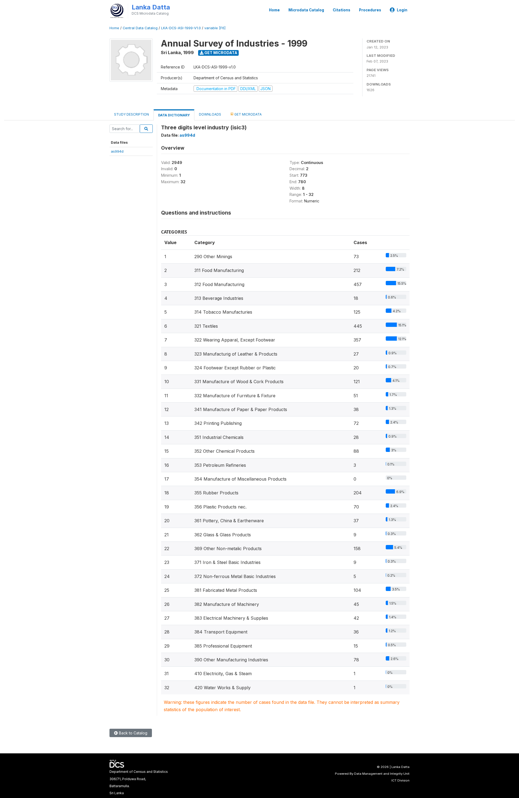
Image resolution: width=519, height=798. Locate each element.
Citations (341, 10)
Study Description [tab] (131, 114)
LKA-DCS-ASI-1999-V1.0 (181, 28)
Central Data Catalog (140, 28)
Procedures (370, 10)
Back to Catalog (132, 733)
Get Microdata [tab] (248, 114)
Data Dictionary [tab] (174, 115)
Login (402, 10)
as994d (117, 151)
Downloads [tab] (210, 114)
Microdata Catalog (306, 10)
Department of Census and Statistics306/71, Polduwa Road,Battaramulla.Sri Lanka (138, 782)
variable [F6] (214, 28)
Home (274, 10)
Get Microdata (220, 52)
